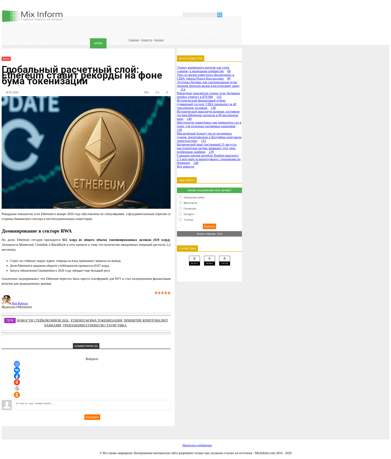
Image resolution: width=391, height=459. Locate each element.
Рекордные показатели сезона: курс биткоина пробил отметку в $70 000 (208, 95)
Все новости (185, 166)
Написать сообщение (197, 445)
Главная (134, 40)
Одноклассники (194, 197)
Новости (146, 40)
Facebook (190, 208)
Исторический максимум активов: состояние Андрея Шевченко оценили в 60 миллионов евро (208, 115)
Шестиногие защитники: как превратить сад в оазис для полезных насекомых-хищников (209, 126)
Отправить (92, 417)
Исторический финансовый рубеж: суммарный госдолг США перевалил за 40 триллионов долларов (206, 104)
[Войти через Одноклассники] (17, 395)
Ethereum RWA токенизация (96, 320)
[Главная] (32, 21)
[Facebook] (89, 430)
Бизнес (159, 40)
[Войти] (227, 15)
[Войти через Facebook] (17, 376)
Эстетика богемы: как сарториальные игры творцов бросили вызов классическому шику (208, 85)
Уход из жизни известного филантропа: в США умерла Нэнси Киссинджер (205, 76)
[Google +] (187, 430)
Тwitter (188, 220)
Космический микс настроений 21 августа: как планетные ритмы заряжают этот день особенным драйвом (207, 148)
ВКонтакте (190, 203)
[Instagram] (154, 430)
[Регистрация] (237, 15)
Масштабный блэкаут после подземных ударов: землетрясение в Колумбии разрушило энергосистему (209, 137)
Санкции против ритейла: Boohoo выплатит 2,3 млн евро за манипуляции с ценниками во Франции (209, 159)
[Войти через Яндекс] (17, 382)
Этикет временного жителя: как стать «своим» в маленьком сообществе (204, 69)
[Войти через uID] (17, 364)
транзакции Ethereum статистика (95, 325)
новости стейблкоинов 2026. (43, 320)
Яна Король (20, 303)
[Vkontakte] (56, 430)
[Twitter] (122, 430)
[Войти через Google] (17, 388)
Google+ (189, 214)
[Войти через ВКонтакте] (17, 370)
